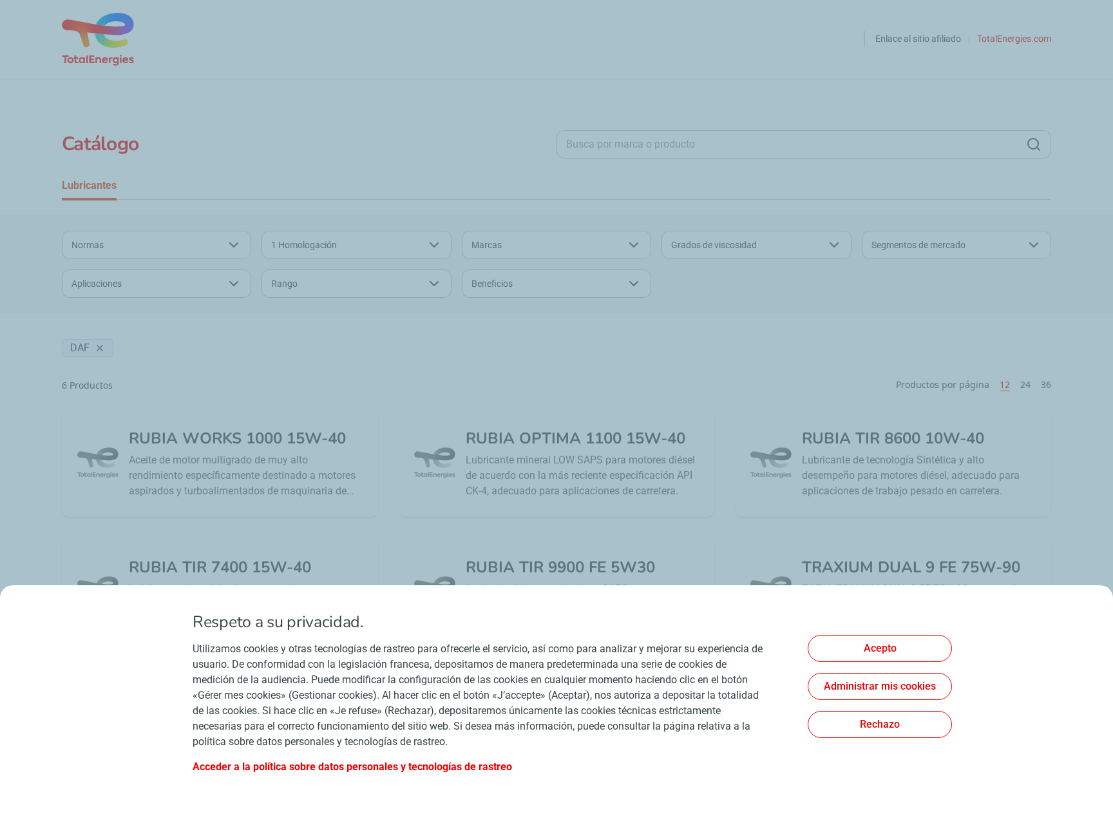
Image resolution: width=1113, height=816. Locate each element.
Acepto (880, 648)
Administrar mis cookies (880, 686)
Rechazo (880, 724)
